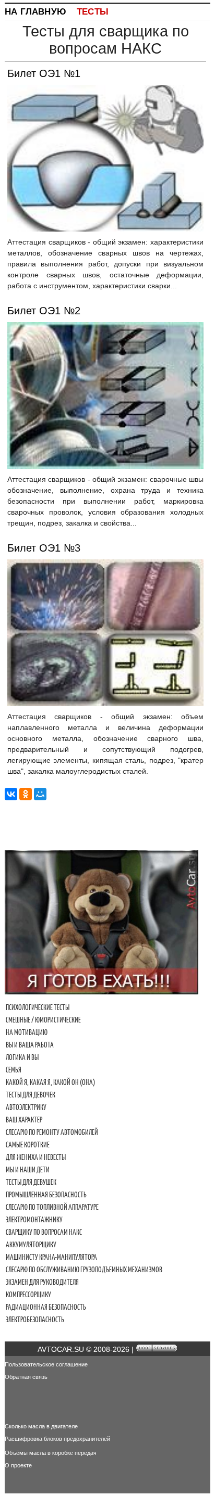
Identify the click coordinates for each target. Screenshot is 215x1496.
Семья (13, 1070)
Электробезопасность (35, 1319)
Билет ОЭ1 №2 (43, 310)
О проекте (18, 1465)
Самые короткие (28, 1144)
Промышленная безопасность (46, 1194)
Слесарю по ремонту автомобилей (52, 1132)
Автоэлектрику (26, 1107)
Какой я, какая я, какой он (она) (50, 1082)
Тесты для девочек (30, 1094)
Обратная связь (26, 1377)
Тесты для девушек (31, 1182)
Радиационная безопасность (46, 1307)
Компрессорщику (28, 1294)
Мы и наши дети (28, 1169)
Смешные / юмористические (43, 1020)
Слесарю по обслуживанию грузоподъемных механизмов (84, 1269)
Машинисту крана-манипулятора (51, 1257)
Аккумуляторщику (31, 1244)
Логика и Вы (22, 1057)
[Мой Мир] (40, 794)
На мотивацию (26, 1032)
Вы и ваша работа (30, 1045)
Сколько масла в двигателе (41, 1426)
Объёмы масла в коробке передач (51, 1453)
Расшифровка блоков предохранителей (57, 1439)
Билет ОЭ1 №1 (43, 73)
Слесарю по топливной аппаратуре (52, 1207)
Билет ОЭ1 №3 (43, 548)
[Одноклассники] (25, 794)
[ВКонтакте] (11, 794)
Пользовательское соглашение (46, 1364)
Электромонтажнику (34, 1219)
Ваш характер (24, 1119)
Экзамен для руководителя (42, 1282)
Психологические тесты (37, 1007)
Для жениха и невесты (36, 1157)
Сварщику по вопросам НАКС (44, 1232)
